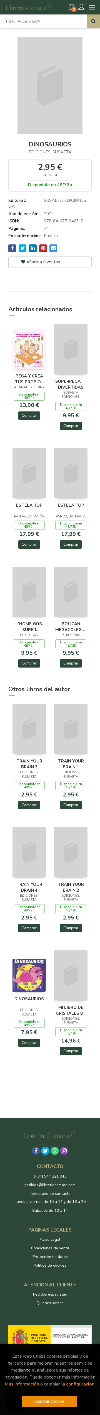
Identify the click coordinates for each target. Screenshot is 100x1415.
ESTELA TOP (29, 505)
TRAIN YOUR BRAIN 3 (29, 763)
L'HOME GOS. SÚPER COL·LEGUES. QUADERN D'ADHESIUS (29, 626)
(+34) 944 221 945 (50, 1176)
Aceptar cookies (49, 1401)
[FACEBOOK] (36, 1151)
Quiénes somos (50, 1303)
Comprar (29, 415)
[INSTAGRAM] (64, 1151)
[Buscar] (93, 21)
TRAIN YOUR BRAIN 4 (29, 887)
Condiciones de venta (50, 1248)
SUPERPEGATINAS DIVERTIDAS (70, 384)
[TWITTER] (45, 1151)
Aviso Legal (50, 1239)
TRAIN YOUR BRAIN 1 (71, 763)
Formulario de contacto (50, 1193)
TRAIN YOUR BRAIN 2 (71, 887)
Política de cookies (50, 1265)
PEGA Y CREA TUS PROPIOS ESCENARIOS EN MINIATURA (29, 378)
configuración (80, 1384)
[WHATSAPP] (55, 1151)
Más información (22, 1384)
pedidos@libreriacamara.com (50, 1185)
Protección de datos (50, 1256)
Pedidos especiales (50, 1294)
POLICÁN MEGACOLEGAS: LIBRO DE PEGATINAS (70, 626)
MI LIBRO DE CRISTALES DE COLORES (71, 1010)
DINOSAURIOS (29, 999)
